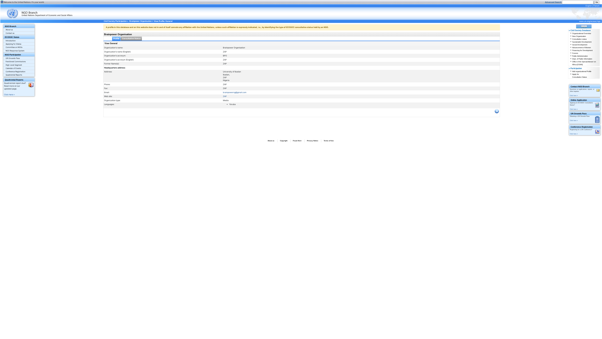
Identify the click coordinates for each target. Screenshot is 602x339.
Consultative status (579, 39)
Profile (116, 38)
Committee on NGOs (14, 47)
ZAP (225, 96)
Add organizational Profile (581, 71)
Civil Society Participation (115, 21)
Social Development (579, 45)
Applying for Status (13, 44)
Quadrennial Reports (14, 75)
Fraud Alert (297, 141)
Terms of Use (329, 141)
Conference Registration (15, 71)
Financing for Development (582, 50)
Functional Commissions (16, 61)
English (589, 6)
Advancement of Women (581, 47)
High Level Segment (14, 65)
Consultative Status (131, 38)
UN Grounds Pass (13, 58)
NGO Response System (15, 51)
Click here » (9, 94)
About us (9, 30)
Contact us (10, 33)
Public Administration (580, 56)
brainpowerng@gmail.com (234, 92)
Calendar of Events (13, 68)
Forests (575, 53)
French (596, 6)
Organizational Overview (581, 33)
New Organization (579, 36)
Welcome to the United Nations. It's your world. (24, 2)
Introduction (11, 41)
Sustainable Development (581, 42)
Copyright (283, 141)
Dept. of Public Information (582, 59)
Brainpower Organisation (140, 21)
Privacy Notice (312, 141)
